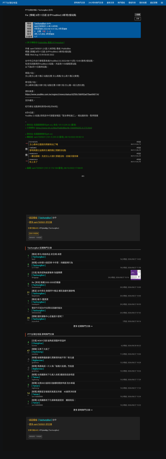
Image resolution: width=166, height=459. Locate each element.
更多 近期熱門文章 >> (83, 326)
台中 (42, 218)
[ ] (39, 257)
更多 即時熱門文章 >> (83, 410)
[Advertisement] (83, 193)
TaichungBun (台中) (45, 10)
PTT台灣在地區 (31, 10)
